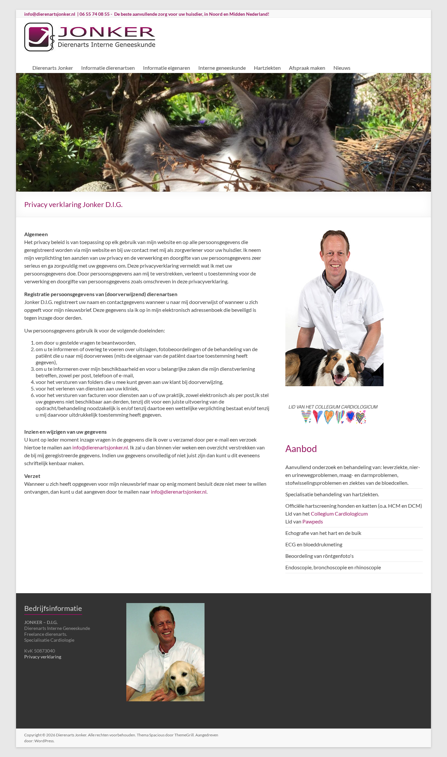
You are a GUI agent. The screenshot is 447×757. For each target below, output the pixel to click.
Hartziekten (267, 68)
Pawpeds (312, 521)
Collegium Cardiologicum (339, 513)
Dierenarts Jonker (52, 68)
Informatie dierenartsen (108, 68)
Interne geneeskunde (222, 68)
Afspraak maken (307, 68)
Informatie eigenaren (166, 68)
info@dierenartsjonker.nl (49, 14)
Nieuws (341, 68)
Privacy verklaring (42, 656)
